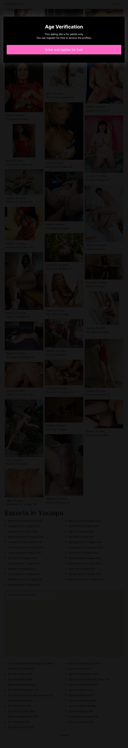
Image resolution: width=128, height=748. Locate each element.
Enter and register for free (64, 49)
